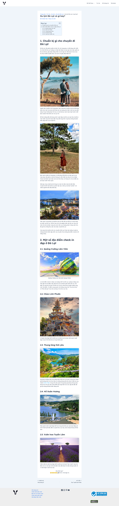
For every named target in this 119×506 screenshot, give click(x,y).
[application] (93, 3)
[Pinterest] (67, 490)
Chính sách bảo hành (37, 495)
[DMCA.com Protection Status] (94, 501)
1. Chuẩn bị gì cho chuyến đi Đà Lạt (50, 25)
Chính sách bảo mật (37, 491)
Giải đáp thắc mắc (36, 497)
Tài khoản (113, 3)
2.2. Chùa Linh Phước (48, 29)
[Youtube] (69, 490)
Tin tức (98, 3)
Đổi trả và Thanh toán (37, 493)
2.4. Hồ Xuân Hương (48, 32)
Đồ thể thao (90, 3)
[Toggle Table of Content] (59, 23)
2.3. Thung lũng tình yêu (48, 31)
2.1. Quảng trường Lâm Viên (49, 28)
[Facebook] (62, 490)
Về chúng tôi (105, 3)
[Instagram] (64, 490)
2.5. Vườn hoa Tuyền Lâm (49, 34)
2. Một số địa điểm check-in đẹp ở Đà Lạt (51, 26)
